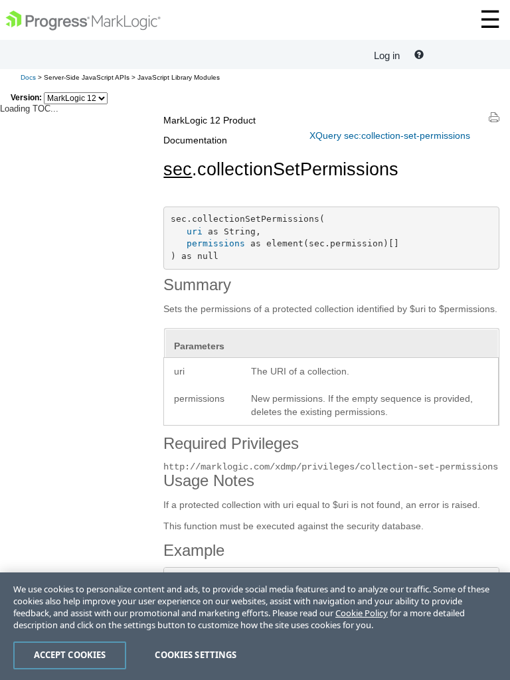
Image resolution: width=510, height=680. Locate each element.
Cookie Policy (361, 613)
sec (177, 169)
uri (195, 231)
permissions (216, 243)
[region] (255, 626)
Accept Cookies (70, 655)
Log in (387, 55)
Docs (28, 77)
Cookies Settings (195, 655)
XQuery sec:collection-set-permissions (389, 135)
